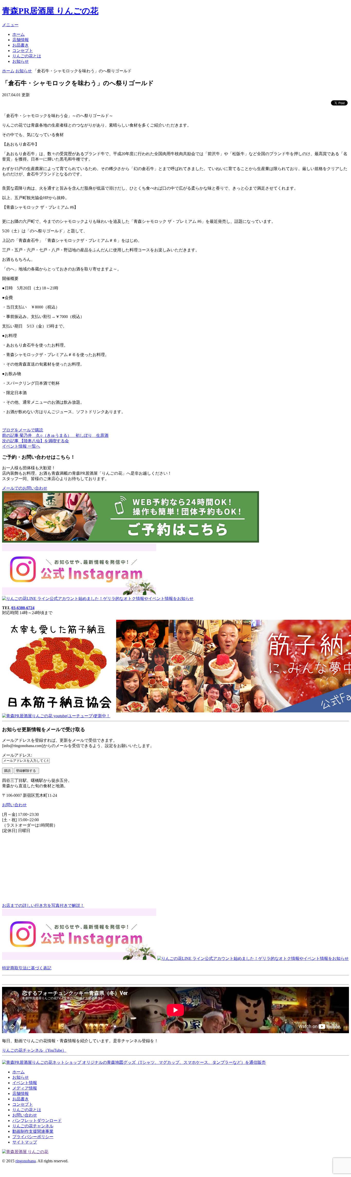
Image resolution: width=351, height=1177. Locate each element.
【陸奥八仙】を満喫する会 (35, 441)
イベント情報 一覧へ (21, 446)
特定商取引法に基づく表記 (26, 968)
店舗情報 (20, 40)
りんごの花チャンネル (32, 1126)
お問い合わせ (14, 805)
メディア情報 (24, 1088)
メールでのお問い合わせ (24, 488)
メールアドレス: (17, 755)
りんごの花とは (26, 56)
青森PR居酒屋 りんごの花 (50, 10)
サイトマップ (24, 1142)
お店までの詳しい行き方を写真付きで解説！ (43, 905)
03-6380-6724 (22, 608)
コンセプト (22, 50)
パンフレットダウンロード (37, 1120)
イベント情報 (24, 1083)
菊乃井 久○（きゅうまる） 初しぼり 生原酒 (55, 435)
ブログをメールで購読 (22, 430)
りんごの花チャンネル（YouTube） (34, 1050)
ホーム (18, 34)
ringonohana (25, 1161)
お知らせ (20, 61)
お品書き (20, 45)
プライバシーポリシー (32, 1137)
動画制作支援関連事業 (32, 1131)
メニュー (10, 25)
